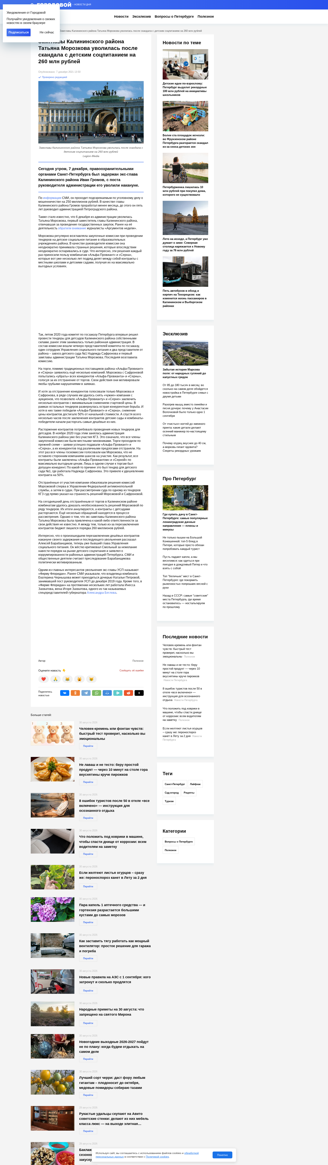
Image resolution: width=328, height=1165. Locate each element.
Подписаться (19, 32)
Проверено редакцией (54, 77)
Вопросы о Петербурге (174, 16)
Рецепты (189, 792)
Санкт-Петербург (175, 784)
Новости (121, 16)
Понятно (222, 1154)
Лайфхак (195, 784)
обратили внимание (72, 228)
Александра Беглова (101, 592)
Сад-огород (172, 792)
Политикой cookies (157, 1156)
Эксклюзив (141, 16)
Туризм (169, 801)
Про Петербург (179, 478)
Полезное (206, 16)
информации (52, 197)
